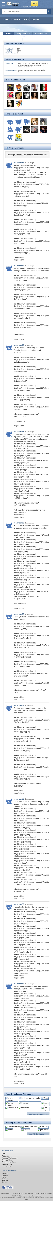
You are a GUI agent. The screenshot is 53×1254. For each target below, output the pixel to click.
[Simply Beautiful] (29, 1127)
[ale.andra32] (10, 122)
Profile (8, 33)
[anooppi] (27, 122)
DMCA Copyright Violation (43, 1193)
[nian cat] (45, 1110)
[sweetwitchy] (10, 103)
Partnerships (29, 1193)
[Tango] (45, 1098)
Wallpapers (23, 33)
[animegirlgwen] (27, 129)
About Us (5, 1156)
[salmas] (18, 103)
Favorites (41, 33)
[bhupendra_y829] (35, 122)
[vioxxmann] (18, 137)
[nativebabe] (18, 95)
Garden (5, 1176)
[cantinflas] (24, 1108)
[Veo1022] (35, 88)
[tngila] (10, 137)
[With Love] (43, 1127)
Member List (7, 1164)
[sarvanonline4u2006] (43, 122)
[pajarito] (45, 1105)
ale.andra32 (19, 163)
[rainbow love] (11, 1108)
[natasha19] (35, 95)
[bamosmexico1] (43, 88)
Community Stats (9, 1162)
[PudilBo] (35, 129)
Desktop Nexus (22, 1196)
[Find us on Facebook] (8, 1188)
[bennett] (27, 88)
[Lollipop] (25, 1130)
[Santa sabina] (11, 1105)
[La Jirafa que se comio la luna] (30, 1100)
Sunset (4, 1182)
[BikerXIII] (43, 129)
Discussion (35, 36)
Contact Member (13, 39)
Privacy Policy (5, 1193)
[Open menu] (3, 4)
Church (4, 1178)
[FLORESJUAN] (10, 129)
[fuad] (18, 129)
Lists (26, 19)
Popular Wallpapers (10, 1158)
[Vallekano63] (27, 95)
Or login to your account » (29, 6)
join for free (18, 155)
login (28, 155)
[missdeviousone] (10, 95)
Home (5, 19)
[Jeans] (9, 1130)
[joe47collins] (18, 122)
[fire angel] (24, 1103)
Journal (20, 36)
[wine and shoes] (11, 1100)
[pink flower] (43, 1130)
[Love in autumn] (12, 1127)
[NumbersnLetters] (43, 95)
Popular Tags (7, 1160)
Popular (35, 19)
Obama (5, 1180)
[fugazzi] (18, 88)
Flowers (5, 1174)
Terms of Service (17, 1193)
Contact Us (6, 1166)
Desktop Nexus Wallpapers (14, 4)
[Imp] (10, 88)
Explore (14, 19)
